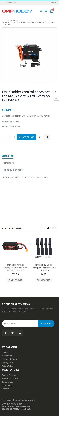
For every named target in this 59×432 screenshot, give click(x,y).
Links (52, 3)
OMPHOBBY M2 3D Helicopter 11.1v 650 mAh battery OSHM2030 (15, 268)
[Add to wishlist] (40, 137)
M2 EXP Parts (13, 20)
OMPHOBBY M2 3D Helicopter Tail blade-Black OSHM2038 (44, 268)
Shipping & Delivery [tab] (13, 170)
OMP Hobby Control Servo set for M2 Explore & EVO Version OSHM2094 (26, 95)
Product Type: (8, 126)
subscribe (46, 323)
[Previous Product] (52, 91)
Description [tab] (7, 155)
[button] (48, 228)
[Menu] (41, 11)
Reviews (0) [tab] (9, 162)
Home (3, 20)
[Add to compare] (47, 137)
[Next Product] (55, 91)
